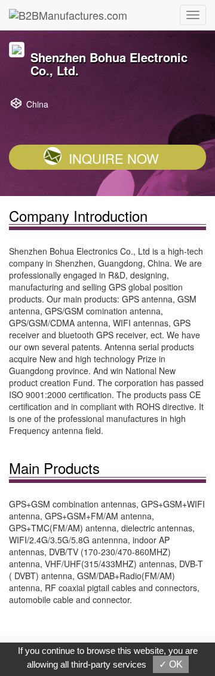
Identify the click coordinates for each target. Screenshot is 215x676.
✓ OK (171, 664)
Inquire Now (114, 158)
